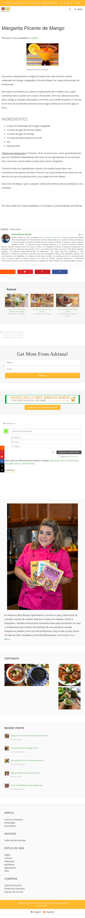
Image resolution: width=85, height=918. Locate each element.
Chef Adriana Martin (21, 234)
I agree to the (69, 456)
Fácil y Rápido (19, 332)
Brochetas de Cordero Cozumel (12, 337)
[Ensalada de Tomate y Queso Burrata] (69, 675)
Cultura (8, 858)
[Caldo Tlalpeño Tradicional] (15, 675)
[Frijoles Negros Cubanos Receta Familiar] (38, 675)
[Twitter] (82, 234)
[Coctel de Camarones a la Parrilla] (42, 300)
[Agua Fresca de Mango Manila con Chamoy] (16, 300)
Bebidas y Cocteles (8, 332)
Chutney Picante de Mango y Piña (68, 310)
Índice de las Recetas (15, 840)
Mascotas (9, 861)
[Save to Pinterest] (42, 272)
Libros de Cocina (12, 885)
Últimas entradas (15, 229)
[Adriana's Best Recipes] (6, 9)
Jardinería (9, 864)
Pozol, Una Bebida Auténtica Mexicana (26, 785)
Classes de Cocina (13, 891)
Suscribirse (10, 825)
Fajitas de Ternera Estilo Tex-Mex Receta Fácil (29, 735)
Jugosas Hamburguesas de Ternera (25, 773)
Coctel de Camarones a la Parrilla (42, 310)
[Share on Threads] (2, 465)
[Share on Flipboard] (25, 272)
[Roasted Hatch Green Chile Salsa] (69, 699)
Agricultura (10, 867)
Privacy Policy (74, 456)
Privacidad (9, 822)
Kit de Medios (33, 3)
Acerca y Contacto (13, 819)
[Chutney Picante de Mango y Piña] (67, 300)
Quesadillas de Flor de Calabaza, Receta (27, 760)
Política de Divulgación (15, 3)
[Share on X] (2, 470)
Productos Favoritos (14, 888)
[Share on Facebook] (60, 272)
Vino (6, 870)
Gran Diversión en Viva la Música (12, 335)
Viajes (7, 854)
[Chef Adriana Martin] (5, 242)
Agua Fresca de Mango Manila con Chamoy (16, 310)
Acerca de (4, 229)
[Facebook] (79, 234)
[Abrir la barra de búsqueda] (70, 9)
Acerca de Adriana (49, 3)
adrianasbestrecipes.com (52, 237)
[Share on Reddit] (8, 272)
